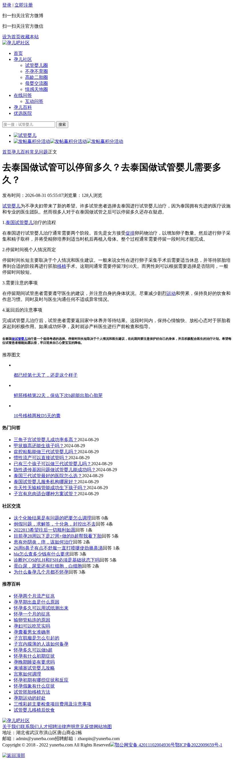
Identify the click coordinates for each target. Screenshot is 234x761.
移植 (61, 266)
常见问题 (39, 151)
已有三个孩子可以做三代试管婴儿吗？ (52, 463)
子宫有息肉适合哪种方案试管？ (46, 493)
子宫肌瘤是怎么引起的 (36, 638)
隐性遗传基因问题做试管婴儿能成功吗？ (55, 469)
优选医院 (23, 113)
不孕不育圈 (36, 71)
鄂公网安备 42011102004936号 (145, 744)
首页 (18, 53)
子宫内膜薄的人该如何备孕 (41, 644)
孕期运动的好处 (30, 698)
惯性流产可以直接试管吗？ (41, 457)
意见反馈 (84, 726)
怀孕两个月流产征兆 (34, 596)
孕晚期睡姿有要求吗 (34, 662)
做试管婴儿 (19, 338)
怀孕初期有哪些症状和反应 (41, 680)
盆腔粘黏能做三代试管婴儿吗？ (46, 451)
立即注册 (24, 5)
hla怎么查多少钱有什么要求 (41, 554)
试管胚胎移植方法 (32, 692)
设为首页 (11, 36)
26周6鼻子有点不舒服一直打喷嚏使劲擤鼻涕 (58, 548)
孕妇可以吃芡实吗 (32, 626)
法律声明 (66, 726)
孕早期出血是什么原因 (36, 602)
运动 (171, 293)
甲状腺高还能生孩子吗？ (39, 445)
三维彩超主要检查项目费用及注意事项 (52, 704)
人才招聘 (48, 726)
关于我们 (11, 726)
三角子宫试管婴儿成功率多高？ (46, 439)
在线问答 (23, 95)
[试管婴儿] (16, 42)
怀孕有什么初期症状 (34, 656)
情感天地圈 (36, 89)
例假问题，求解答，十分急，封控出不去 (55, 524)
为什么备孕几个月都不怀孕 (41, 572)
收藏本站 (30, 36)
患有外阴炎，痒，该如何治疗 (43, 542)
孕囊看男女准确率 (32, 632)
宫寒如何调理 (27, 674)
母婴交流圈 (36, 83)
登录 (6, 5)
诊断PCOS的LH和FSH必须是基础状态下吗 (57, 560)
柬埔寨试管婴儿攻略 (34, 668)
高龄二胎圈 (36, 77)
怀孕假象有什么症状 (34, 686)
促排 (130, 233)
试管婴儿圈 (36, 65)
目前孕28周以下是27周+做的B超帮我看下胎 (58, 536)
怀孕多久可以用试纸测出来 (41, 608)
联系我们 (30, 726)
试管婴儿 (11, 205)
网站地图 (103, 726)
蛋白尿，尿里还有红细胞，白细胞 (48, 566)
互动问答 (34, 101)
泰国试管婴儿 (19, 222)
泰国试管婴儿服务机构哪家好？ (46, 481)
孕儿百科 (23, 107)
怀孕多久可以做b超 (33, 650)
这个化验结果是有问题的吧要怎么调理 (52, 518)
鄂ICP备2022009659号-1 (198, 744)
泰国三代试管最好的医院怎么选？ (48, 475)
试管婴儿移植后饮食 (34, 710)
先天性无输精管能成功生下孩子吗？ (50, 487)
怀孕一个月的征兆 (32, 614)
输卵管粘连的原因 (32, 620)
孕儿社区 (23, 59)
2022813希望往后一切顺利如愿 (44, 530)
